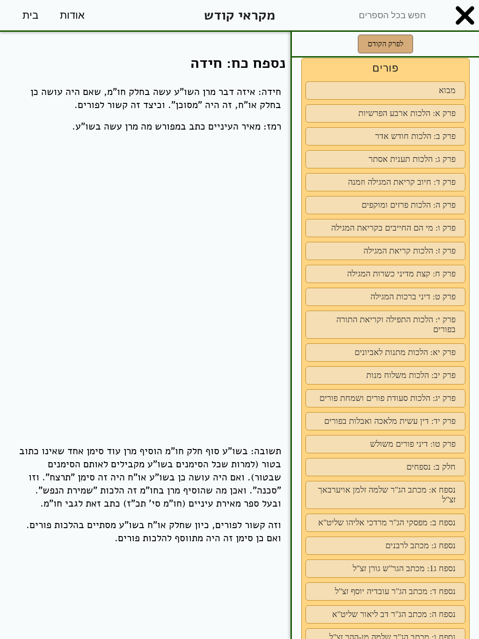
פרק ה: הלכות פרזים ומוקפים (409, 205)
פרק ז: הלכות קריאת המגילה (409, 250)
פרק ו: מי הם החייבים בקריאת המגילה (393, 227)
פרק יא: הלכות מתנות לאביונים (405, 352)
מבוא (447, 90)
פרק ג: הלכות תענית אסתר (412, 159)
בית (30, 15)
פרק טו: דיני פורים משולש (413, 444)
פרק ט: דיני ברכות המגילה (413, 296)
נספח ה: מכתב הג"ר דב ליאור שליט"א (394, 614)
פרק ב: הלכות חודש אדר (415, 136)
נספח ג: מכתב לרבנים (420, 545)
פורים (385, 68)
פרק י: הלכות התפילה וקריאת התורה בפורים (396, 324)
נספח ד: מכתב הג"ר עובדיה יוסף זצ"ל (395, 591)
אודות (72, 15)
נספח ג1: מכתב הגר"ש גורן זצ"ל (404, 568)
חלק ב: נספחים (431, 467)
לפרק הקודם (385, 44)
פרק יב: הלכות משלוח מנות (411, 375)
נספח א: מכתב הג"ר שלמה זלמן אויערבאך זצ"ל (387, 494)
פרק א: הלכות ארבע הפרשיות (407, 113)
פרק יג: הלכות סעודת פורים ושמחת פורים (387, 398)
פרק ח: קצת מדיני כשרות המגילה (401, 273)
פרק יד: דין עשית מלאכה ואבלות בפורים (390, 421)
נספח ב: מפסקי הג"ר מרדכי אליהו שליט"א (387, 522)
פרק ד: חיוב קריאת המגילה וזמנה (402, 182)
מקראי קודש (239, 15)
